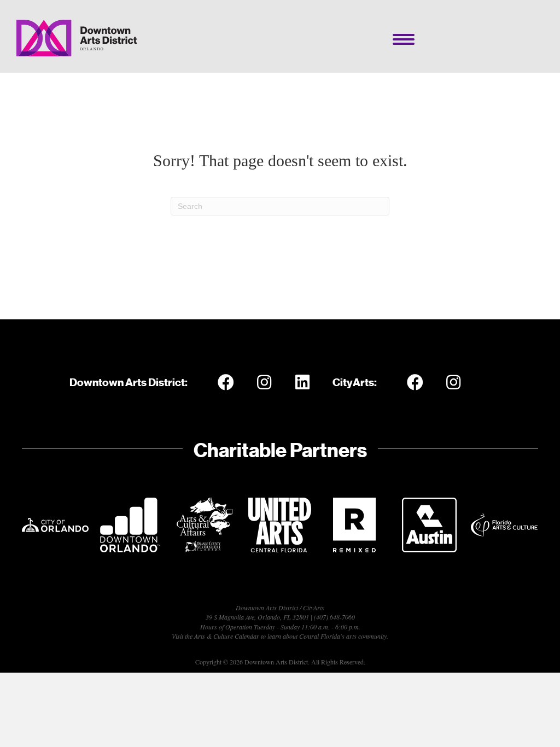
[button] (225, 382)
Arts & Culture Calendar (226, 636)
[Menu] (403, 39)
